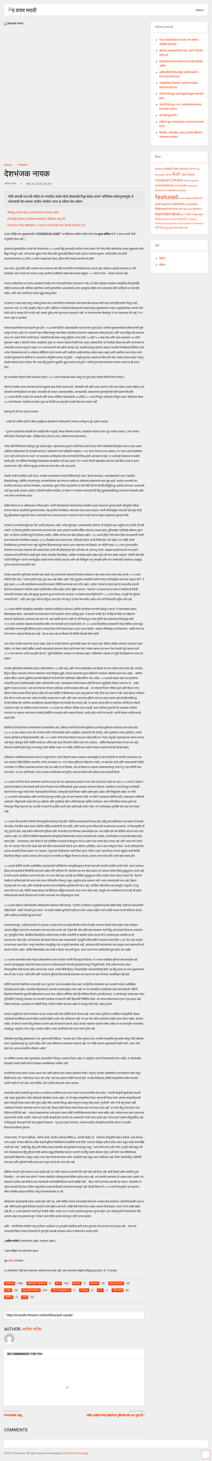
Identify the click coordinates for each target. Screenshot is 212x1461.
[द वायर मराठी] (20, 10)
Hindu (181, 198)
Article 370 (185, 168)
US (161, 227)
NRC (188, 214)
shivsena (192, 219)
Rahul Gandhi (170, 219)
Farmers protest (176, 190)
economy (192, 185)
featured (166, 197)
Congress (162, 180)
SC (185, 219)
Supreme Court (175, 223)
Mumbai (187, 209)
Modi (175, 208)
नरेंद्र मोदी (177, 227)
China (190, 174)
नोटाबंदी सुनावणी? (168, 115)
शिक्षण (162, 258)
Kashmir (178, 204)
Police (158, 219)
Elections (160, 190)
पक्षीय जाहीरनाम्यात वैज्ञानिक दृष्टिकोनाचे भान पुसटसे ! (116, 1415)
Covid (177, 185)
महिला (162, 264)
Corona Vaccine (190, 180)
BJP (176, 174)
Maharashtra (163, 209)
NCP (183, 214)
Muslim (197, 208)
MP (181, 208)
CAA (183, 174)
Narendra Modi (167, 214)
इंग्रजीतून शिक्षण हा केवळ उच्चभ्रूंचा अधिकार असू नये (36, 219)
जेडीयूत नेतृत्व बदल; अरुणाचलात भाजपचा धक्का (33, 212)
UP (157, 227)
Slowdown (160, 223)
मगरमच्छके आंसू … (14, 1415)
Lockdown (191, 204)
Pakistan (197, 214)
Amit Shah (172, 168)
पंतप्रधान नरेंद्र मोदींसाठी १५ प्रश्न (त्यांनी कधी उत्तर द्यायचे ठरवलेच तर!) (46, 225)
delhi (184, 185)
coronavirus (164, 185)
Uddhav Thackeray (193, 223)
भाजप (185, 227)
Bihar (169, 174)
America (160, 168)
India (188, 198)
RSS (180, 219)
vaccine (168, 227)
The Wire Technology (76, 1453)
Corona (176, 180)
